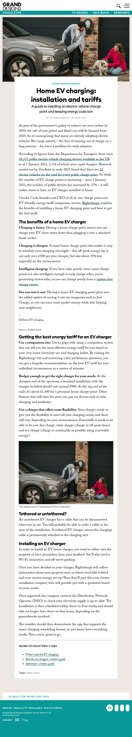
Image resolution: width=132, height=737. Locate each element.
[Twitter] (122, 707)
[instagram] (127, 707)
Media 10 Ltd (45, 713)
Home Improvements (66, 83)
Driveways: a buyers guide (40, 664)
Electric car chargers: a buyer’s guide (45, 659)
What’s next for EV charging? (42, 654)
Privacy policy (35, 708)
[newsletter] (109, 707)
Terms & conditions (52, 708)
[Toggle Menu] (127, 5)
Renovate (121, 12)
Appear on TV (20, 708)
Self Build (101, 12)
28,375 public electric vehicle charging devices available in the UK (64, 159)
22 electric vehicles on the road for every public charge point (61, 172)
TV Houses (80, 12)
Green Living (33, 672)
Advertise (7, 708)
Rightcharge (90, 203)
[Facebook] (116, 707)
